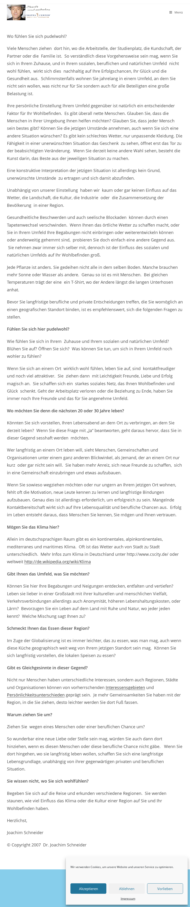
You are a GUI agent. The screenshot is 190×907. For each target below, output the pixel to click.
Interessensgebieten (125, 687)
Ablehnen (126, 888)
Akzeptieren (88, 888)
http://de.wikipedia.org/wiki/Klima (57, 561)
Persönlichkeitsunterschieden (36, 695)
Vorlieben (165, 888)
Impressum (128, 898)
